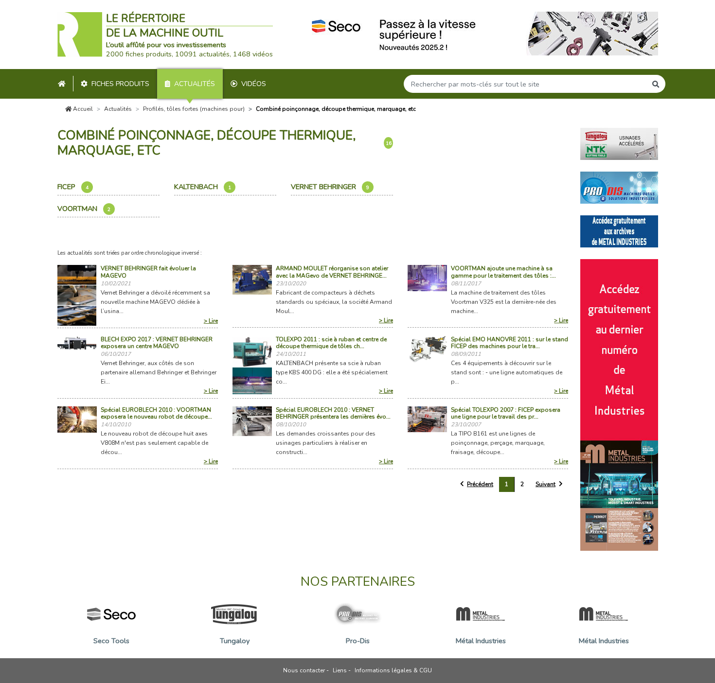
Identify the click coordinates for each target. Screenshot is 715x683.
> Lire (211, 321)
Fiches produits (120, 83)
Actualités (194, 83)
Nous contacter (304, 670)
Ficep (73, 187)
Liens (340, 670)
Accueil (82, 109)
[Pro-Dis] (619, 187)
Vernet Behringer (330, 187)
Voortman (83, 208)
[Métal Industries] (619, 230)
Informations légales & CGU (393, 670)
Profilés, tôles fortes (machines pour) (194, 109)
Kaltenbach (202, 187)
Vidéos (253, 83)
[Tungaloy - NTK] (619, 143)
